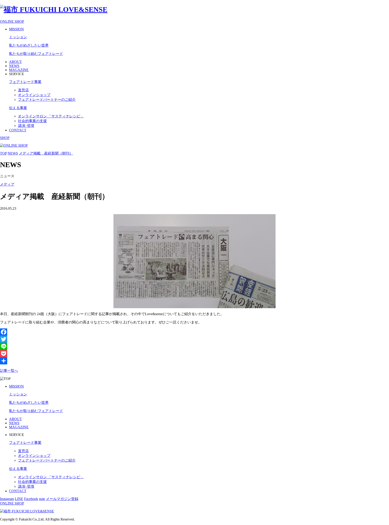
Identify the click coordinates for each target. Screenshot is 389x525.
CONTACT (17, 130)
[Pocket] (194, 353)
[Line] (194, 346)
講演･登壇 (26, 126)
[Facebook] (194, 332)
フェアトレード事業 (25, 82)
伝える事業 (18, 108)
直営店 (23, 90)
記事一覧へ (9, 370)
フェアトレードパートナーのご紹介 (47, 99)
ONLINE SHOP (12, 21)
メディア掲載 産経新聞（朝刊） (46, 153)
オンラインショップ (34, 95)
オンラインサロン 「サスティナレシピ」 (51, 116)
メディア (7, 184)
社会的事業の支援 (32, 121)
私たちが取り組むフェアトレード (36, 54)
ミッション (18, 37)
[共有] (194, 360)
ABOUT (15, 62)
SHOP (4, 138)
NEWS (14, 66)
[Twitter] (194, 339)
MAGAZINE (19, 70)
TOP (3, 153)
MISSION (16, 29)
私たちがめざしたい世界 (29, 45)
